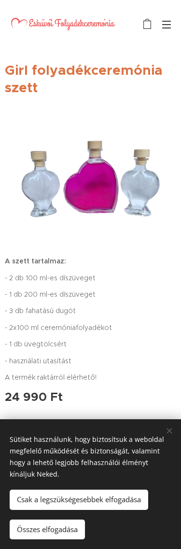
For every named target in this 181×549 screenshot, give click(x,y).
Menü (166, 24)
